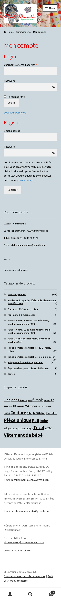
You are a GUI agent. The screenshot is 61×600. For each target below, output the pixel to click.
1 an (7, 399)
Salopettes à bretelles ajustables (25, 362)
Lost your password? (15, 112)
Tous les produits (17, 294)
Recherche (30, 594)
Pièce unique (18, 420)
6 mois (37, 399)
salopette (9, 428)
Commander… (23, 31)
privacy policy (24, 180)
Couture (18, 412)
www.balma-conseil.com (18, 550)
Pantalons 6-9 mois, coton (21, 314)
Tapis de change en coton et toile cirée (28, 368)
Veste (48, 428)
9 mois (47, 400)
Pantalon (51, 413)
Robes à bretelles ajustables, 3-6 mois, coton (31, 356)
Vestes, (11, 373)
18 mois (18, 406)
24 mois (31, 406)
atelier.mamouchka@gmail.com (28, 245)
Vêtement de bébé (23, 435)
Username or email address (20, 64)
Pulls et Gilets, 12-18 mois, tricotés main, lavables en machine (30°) (29, 331)
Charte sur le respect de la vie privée (24, 576)
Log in (11, 102)
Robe (44, 420)
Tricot (38, 427)
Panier (47, 591)
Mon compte (10, 594)
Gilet (30, 413)
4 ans (30, 400)
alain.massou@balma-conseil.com (24, 542)
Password (10, 80)
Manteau (39, 413)
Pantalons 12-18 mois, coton (23, 309)
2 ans (15, 400)
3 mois (23, 400)
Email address (13, 130)
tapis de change (23, 428)
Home (11, 31)
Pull (35, 420)
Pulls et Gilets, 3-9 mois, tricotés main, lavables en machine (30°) (28, 322)
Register (12, 189)
